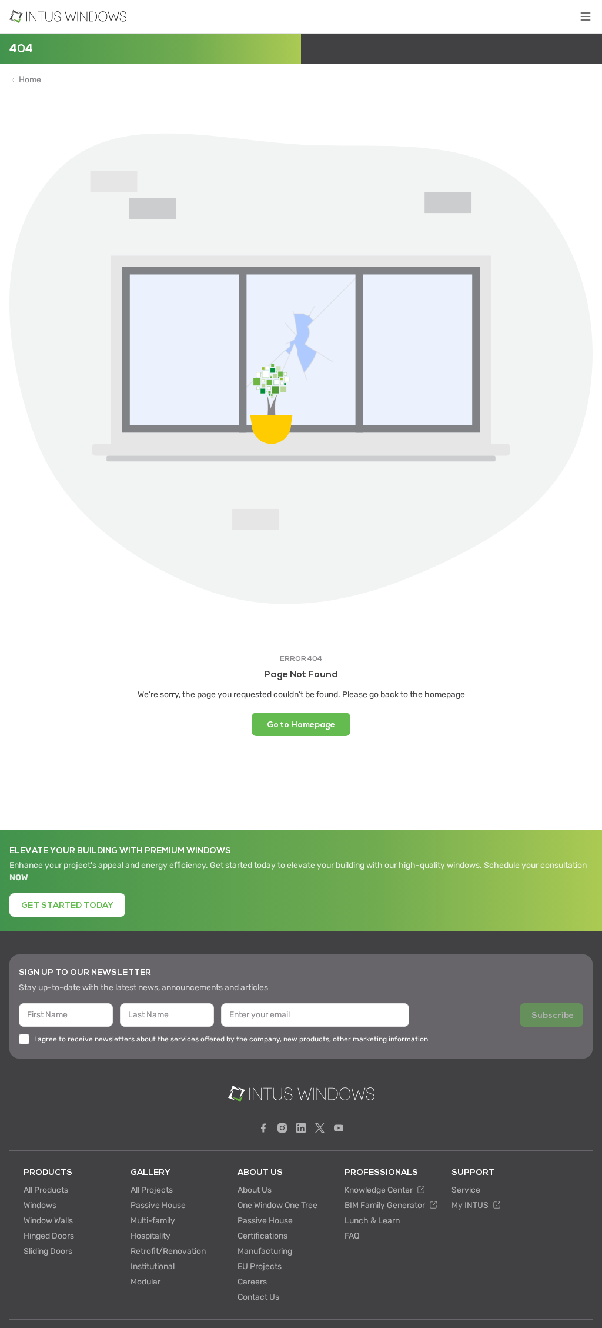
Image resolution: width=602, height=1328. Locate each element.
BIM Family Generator (386, 1205)
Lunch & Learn (372, 1221)
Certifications (262, 1236)
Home (30, 80)
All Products (46, 1190)
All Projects (152, 1190)
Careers (252, 1282)
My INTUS (471, 1205)
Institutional (153, 1267)
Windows (40, 1205)
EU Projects (260, 1267)
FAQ (352, 1236)
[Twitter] (320, 1128)
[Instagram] (282, 1128)
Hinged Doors (49, 1236)
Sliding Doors (48, 1251)
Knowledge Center (379, 1190)
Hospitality (150, 1236)
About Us (255, 1190)
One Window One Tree (277, 1205)
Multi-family (153, 1221)
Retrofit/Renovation (168, 1251)
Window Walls (48, 1221)
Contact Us (258, 1297)
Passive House (158, 1205)
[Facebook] (263, 1128)
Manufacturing (265, 1251)
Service (466, 1190)
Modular (145, 1282)
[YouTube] (338, 1128)
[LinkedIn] (301, 1128)
